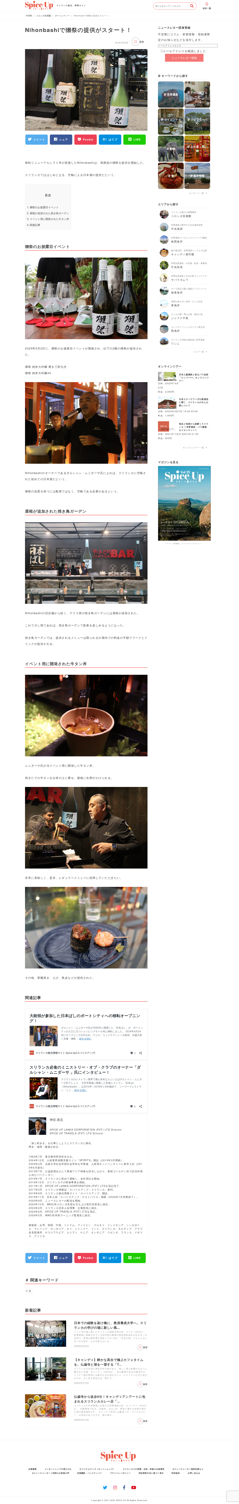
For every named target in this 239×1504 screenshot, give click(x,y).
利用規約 (175, 1473)
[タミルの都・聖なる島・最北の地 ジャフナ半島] (165, 319)
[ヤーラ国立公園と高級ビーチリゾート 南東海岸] (165, 294)
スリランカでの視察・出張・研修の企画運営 (143, 1469)
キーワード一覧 (197, 192)
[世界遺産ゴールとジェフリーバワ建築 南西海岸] (165, 243)
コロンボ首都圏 (43, 15)
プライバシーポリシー (120, 1473)
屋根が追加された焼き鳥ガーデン (48, 213)
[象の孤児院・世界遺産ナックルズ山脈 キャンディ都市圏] (165, 256)
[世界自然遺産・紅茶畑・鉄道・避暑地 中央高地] (165, 268)
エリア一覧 (199, 351)
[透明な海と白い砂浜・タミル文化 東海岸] (165, 307)
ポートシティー (62, 15)
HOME (29, 15)
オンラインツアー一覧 (194, 447)
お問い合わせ (194, 1473)
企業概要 (32, 1469)
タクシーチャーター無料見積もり (188, 1469)
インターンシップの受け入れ (58, 1469)
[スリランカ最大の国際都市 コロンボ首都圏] (165, 217)
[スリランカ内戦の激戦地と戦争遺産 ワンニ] (165, 345)
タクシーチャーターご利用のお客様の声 (50, 1473)
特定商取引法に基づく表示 (151, 1473)
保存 (141, 42)
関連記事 (33, 225)
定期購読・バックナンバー (89, 1473)
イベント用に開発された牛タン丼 (48, 219)
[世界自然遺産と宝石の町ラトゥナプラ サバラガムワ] (165, 281)
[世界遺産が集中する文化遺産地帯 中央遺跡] (165, 230)
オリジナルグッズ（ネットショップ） (97, 1469)
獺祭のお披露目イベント (43, 207)
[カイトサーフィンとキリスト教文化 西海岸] (165, 332)
